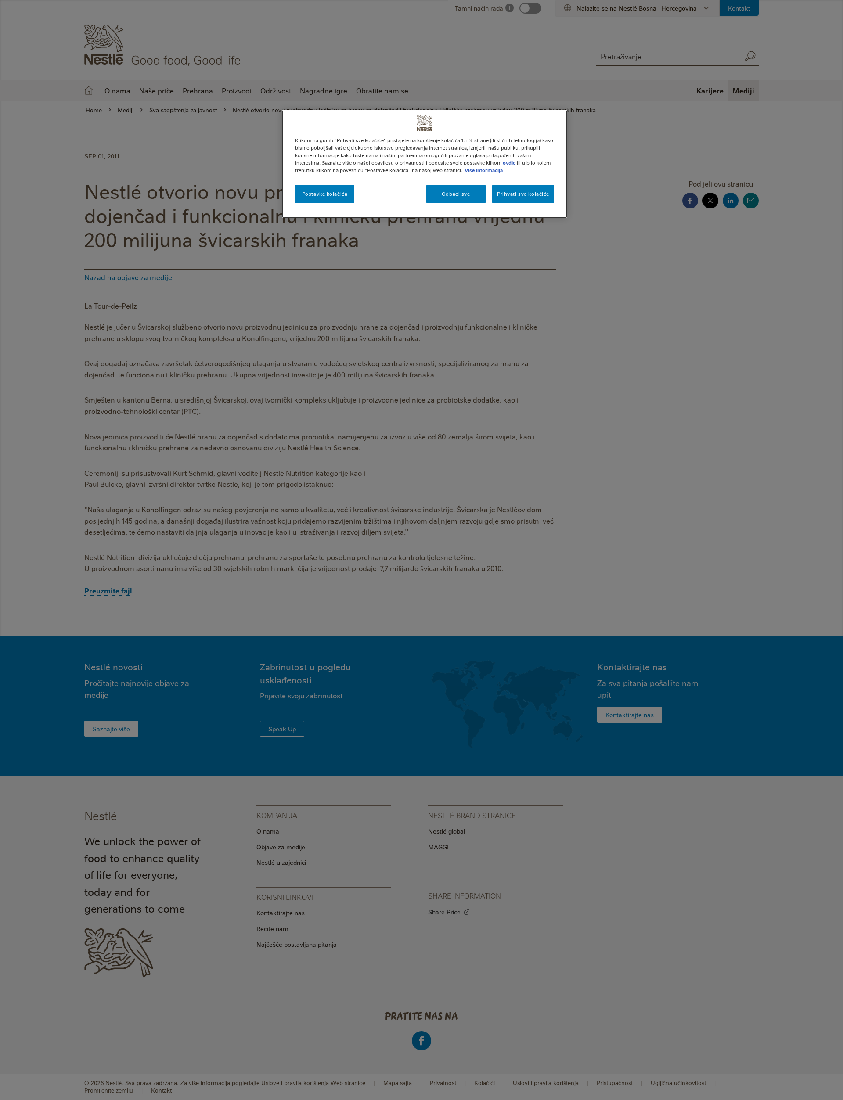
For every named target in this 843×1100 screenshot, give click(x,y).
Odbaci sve (456, 194)
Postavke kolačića (325, 194)
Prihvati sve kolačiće (523, 194)
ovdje (509, 162)
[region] (424, 164)
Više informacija (484, 170)
